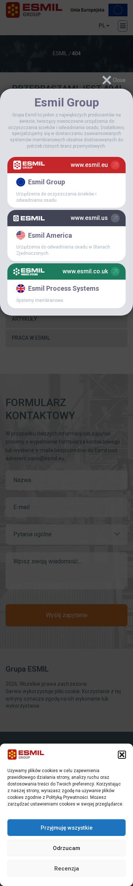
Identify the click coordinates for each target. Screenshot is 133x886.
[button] (122, 754)
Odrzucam (66, 848)
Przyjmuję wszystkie (67, 827)
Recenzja (66, 868)
